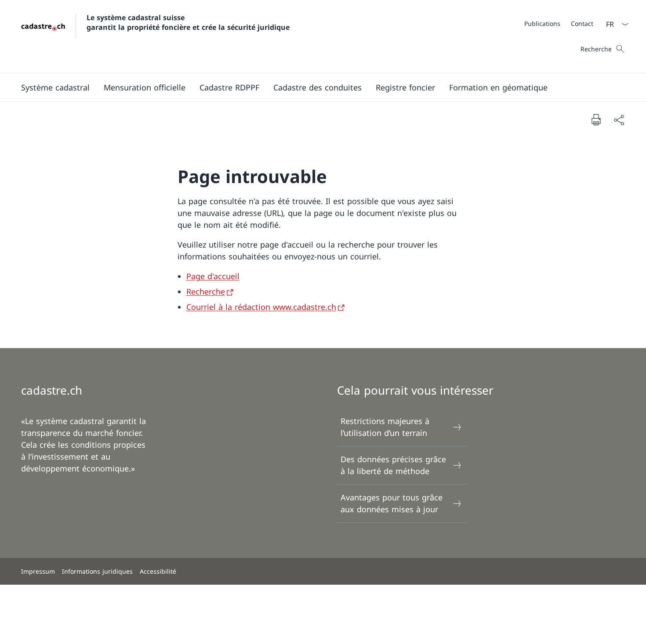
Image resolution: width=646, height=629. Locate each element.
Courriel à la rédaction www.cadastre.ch (261, 307)
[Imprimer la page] (595, 119)
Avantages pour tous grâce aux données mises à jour (392, 503)
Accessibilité (158, 571)
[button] (55, 87)
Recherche (205, 291)
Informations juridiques (97, 571)
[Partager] (618, 119)
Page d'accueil (213, 276)
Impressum (38, 571)
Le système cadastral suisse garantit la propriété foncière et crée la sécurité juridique (188, 22)
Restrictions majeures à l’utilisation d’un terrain (385, 427)
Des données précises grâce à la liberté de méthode (393, 465)
